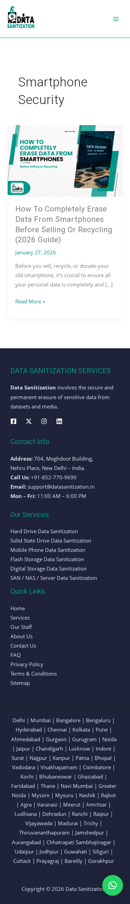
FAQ (15, 654)
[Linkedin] (59, 421)
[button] (112, 885)
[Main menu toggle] (116, 19)
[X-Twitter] (29, 421)
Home (17, 608)
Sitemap (20, 682)
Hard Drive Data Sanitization (44, 531)
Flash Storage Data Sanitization (47, 559)
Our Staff (21, 626)
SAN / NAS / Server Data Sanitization (53, 577)
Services (20, 617)
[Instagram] (44, 421)
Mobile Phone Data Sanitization (47, 549)
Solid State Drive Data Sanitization (50, 540)
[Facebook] (13, 421)
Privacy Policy (26, 664)
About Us (21, 636)
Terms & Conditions (33, 673)
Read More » (30, 301)
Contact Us (23, 645)
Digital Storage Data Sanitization (48, 568)
